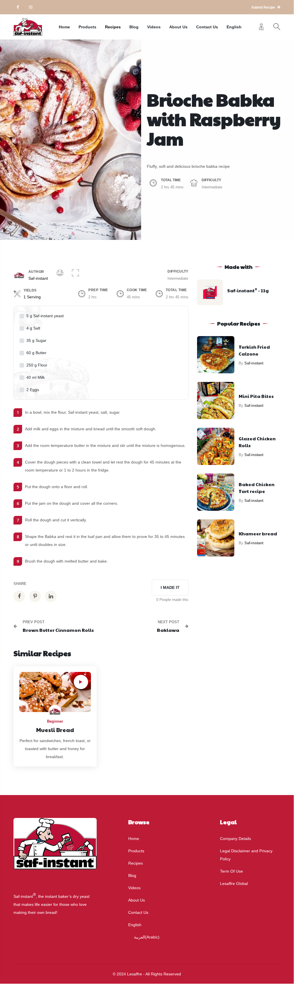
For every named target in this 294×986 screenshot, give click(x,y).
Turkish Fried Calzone (254, 350)
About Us (178, 27)
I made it (170, 587)
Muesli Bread (55, 730)
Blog (134, 27)
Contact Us (207, 27)
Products (87, 27)
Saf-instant (38, 278)
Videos (154, 27)
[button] (75, 273)
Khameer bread (258, 533)
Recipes (113, 27)
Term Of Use (231, 871)
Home (64, 27)
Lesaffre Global (234, 883)
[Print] (60, 273)
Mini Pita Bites (256, 396)
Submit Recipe (263, 7)
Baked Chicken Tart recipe (256, 487)
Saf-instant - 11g (248, 290)
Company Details (235, 838)
